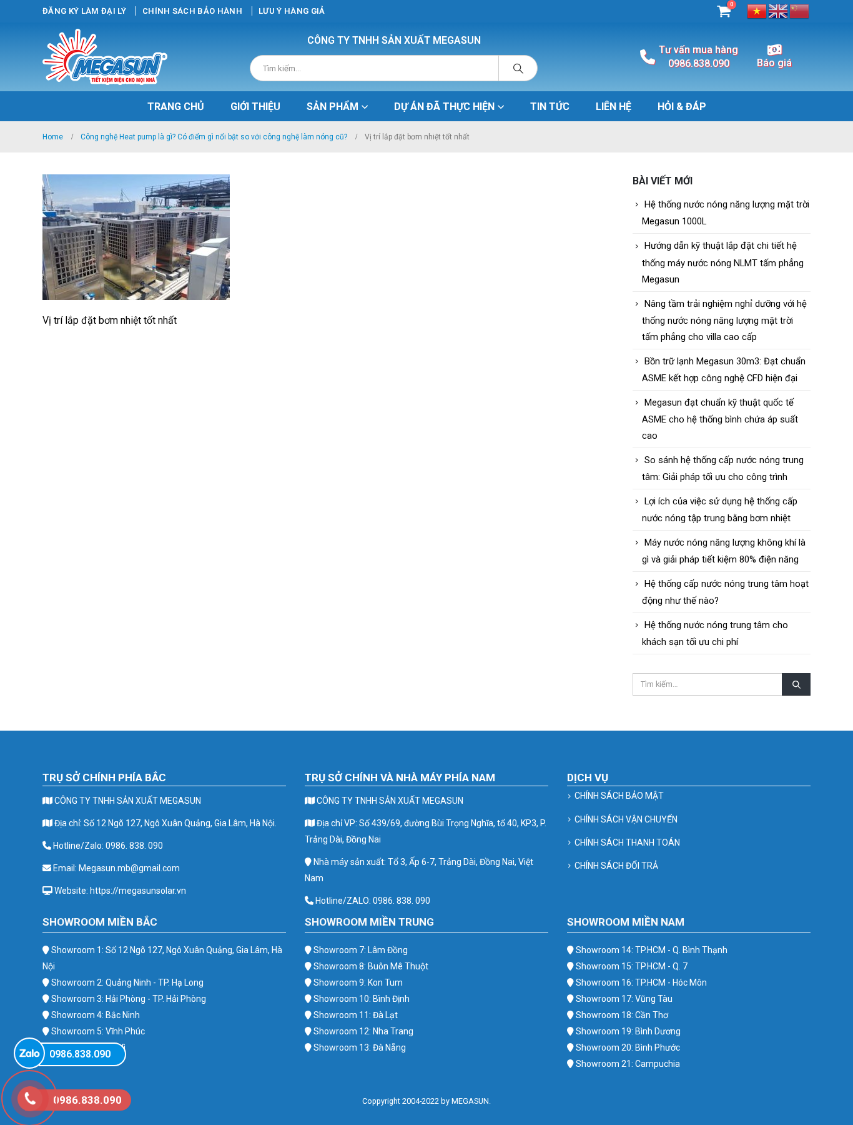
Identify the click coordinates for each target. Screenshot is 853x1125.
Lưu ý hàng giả (292, 11)
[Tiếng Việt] (757, 10)
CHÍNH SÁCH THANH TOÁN (627, 843)
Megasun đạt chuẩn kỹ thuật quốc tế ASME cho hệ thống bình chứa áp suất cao (720, 419)
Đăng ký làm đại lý (84, 11)
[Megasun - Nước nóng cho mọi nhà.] (104, 57)
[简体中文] (800, 10)
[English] (778, 10)
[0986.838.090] (29, 1053)
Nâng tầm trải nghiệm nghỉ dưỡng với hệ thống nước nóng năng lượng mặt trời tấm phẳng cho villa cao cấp (724, 320)
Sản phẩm (332, 106)
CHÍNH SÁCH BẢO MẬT (619, 796)
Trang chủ (175, 106)
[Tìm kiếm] (518, 68)
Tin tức (549, 106)
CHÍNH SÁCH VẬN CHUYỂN (626, 819)
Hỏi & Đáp (682, 106)
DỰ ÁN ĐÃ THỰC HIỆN (444, 106)
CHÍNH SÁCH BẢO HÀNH (192, 11)
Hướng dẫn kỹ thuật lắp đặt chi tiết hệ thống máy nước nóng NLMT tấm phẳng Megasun (723, 262)
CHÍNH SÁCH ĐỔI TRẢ (616, 866)
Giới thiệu (255, 106)
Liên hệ (613, 106)
